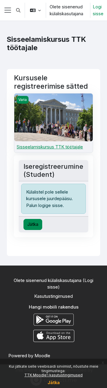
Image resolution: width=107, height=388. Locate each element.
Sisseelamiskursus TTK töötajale (50, 147)
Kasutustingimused (53, 296)
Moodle (42, 355)
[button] (18, 10)
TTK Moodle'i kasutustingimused (53, 375)
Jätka (54, 382)
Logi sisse (98, 10)
